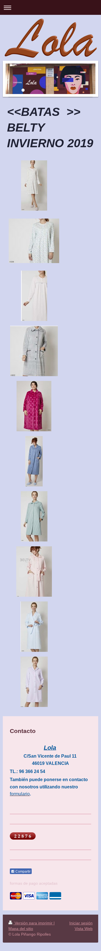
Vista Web (84, 928)
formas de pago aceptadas (34, 883)
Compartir (23, 871)
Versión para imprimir (33, 923)
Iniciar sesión (81, 923)
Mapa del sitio (20, 928)
